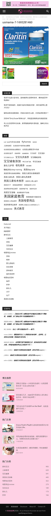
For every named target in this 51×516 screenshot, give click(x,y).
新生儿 (8, 288)
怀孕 (8, 284)
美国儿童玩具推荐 (23, 177)
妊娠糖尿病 (25, 153)
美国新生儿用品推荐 (10, 201)
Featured (7, 224)
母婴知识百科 (9, 277)
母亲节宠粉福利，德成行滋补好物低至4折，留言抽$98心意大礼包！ (25, 106)
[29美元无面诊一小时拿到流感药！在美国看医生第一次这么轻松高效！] (8, 386)
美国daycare (29, 169)
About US (33, 507)
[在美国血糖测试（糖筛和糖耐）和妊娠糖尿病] (8, 451)
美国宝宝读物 (9, 192)
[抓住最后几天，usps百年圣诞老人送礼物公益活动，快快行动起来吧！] (8, 398)
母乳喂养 (20, 165)
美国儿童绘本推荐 (14, 180)
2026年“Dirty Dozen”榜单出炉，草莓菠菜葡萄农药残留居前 (25, 118)
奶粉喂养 (17, 153)
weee (35, 142)
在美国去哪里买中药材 (30, 149)
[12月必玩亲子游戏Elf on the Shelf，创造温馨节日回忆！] (8, 409)
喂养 (8, 260)
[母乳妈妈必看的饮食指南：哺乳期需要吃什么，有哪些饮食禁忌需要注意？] (8, 439)
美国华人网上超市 (31, 181)
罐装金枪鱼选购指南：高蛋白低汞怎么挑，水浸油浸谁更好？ (26, 113)
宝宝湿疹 (41, 153)
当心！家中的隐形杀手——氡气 (23, 329)
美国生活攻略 (9, 299)
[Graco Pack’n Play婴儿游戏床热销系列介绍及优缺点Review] (8, 428)
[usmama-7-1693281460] (25, 64)
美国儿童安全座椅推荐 (31, 173)
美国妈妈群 (14, 507)
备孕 (8, 281)
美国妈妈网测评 (18, 185)
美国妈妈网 (10, 511)
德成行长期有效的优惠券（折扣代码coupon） (29, 350)
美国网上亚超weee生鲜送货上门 (29, 205)
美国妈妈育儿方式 (30, 185)
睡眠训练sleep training (13, 169)
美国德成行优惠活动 (33, 197)
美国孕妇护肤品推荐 (11, 189)
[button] (4, 11)
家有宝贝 (7, 235)
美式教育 (19, 208)
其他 (8, 242)
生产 (8, 295)
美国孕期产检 (23, 189)
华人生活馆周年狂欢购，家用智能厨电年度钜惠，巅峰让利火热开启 (26, 124)
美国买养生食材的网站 (12, 173)
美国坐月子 (7, 185)
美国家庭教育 (14, 196)
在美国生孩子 (8, 153)
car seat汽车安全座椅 (12, 142)
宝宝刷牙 (33, 153)
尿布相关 (9, 270)
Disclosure (23, 507)
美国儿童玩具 (9, 177)
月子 (8, 292)
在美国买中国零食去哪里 (21, 146)
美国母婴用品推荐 (10, 205)
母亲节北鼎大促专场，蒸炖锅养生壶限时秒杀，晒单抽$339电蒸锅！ (25, 99)
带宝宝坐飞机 (27, 162)
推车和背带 (10, 274)
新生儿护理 (9, 165)
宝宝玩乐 (9, 249)
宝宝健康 (9, 245)
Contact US (41, 507)
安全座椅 (9, 267)
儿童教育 (9, 238)
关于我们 (7, 227)
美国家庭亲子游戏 (23, 192)
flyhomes (26, 142)
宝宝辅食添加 (12, 161)
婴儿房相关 (10, 263)
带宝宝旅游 (37, 161)
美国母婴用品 (26, 200)
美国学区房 (33, 189)
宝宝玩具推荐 (22, 157)
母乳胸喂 (28, 166)
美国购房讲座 (8, 209)
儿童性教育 (8, 146)
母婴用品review (10, 252)
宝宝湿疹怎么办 (9, 157)
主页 (7, 507)
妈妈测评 (7, 231)
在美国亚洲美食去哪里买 (12, 149)
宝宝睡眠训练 (36, 157)
